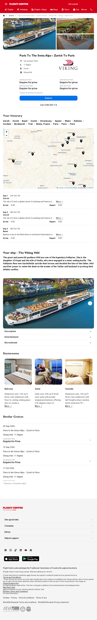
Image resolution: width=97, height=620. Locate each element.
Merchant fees (9, 587)
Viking (48, 303)
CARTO (90, 188)
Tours (66, 10)
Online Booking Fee (11, 583)
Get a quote (73, 4)
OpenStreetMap (71, 188)
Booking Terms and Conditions (15, 591)
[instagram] (10, 550)
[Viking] (48, 303)
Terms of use (41, 598)
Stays (55, 10)
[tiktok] (15, 550)
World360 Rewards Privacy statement (53, 602)
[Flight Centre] (19, 4)
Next (90, 303)
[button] (73, 183)
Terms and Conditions (12, 577)
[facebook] (5, 550)
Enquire (48, 98)
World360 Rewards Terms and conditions (20, 602)
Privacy (14, 598)
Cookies (6, 598)
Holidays (24, 10)
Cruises (79, 10)
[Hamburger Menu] (6, 4)
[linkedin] (20, 550)
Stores (84, 10)
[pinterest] (30, 550)
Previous (7, 303)
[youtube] (25, 550)
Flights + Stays (40, 10)
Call (48, 105)
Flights (10, 10)
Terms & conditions (26, 598)
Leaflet (60, 188)
